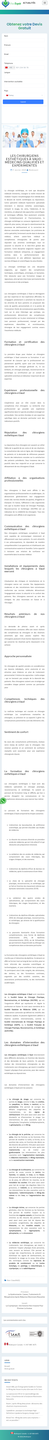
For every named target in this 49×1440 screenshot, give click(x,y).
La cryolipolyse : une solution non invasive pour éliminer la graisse (24, 1305)
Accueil (7, 1366)
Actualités (29, 2)
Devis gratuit (9, 1369)
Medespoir (34, 170)
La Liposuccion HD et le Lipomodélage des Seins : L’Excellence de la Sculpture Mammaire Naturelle (24, 1396)
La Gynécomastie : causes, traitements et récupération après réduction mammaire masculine (24, 1294)
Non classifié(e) (13, 1280)
